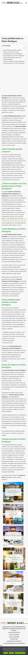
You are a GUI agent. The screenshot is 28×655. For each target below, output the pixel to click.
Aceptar (5, 652)
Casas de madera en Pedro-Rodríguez (14, 61)
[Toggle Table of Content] (23, 48)
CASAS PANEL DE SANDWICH (14, 641)
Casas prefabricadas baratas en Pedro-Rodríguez (12, 58)
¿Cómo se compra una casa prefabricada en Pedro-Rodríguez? (13, 52)
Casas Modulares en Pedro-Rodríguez (13, 55)
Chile (1, 645)
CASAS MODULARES (14, 637)
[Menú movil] (26, 2)
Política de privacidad (20, 652)
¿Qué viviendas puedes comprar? (12, 50)
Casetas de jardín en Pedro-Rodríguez (14, 63)
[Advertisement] (14, 20)
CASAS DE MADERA (14, 634)
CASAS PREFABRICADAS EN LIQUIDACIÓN (14, 643)
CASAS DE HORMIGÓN (14, 632)
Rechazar (11, 652)
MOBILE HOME (14, 639)
